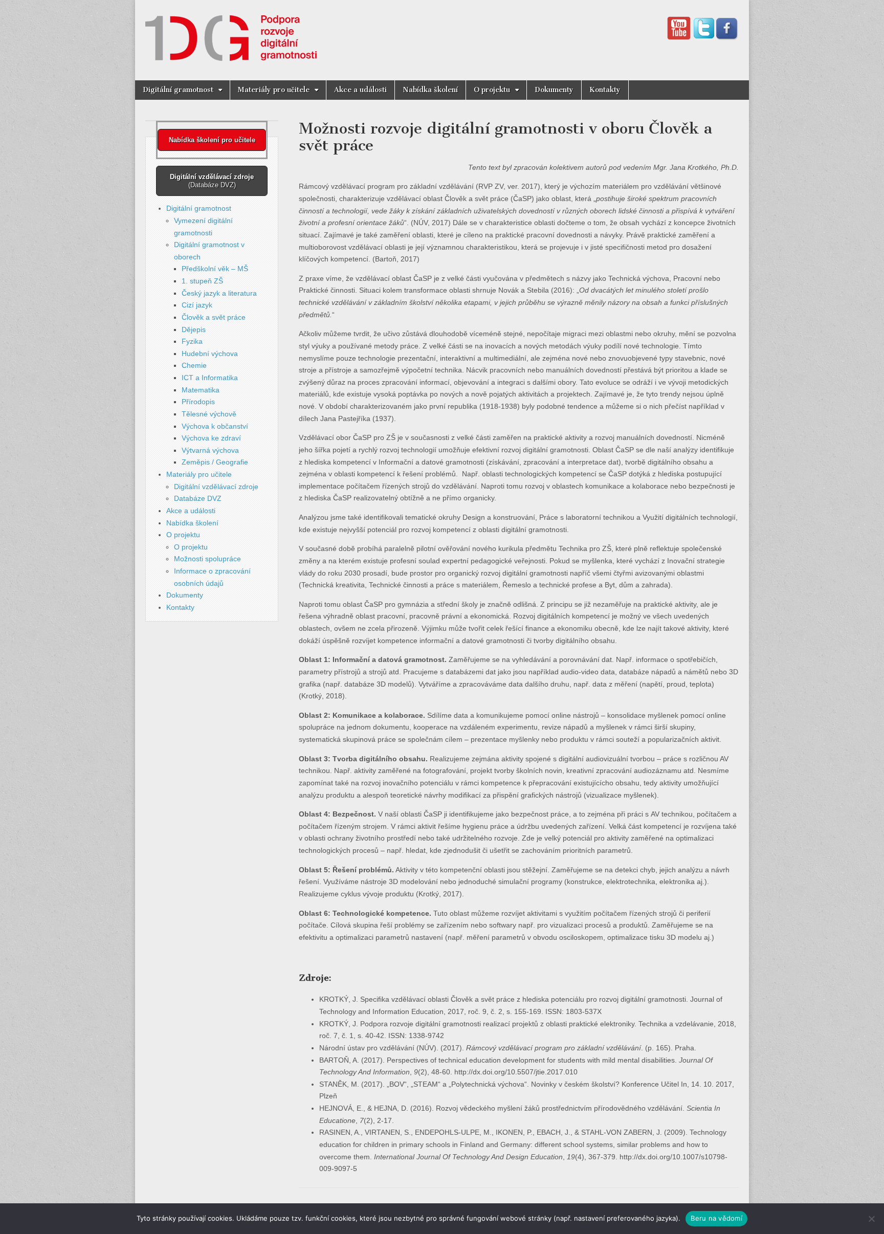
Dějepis (194, 329)
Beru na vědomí (716, 1218)
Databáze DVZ (198, 498)
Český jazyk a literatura (219, 293)
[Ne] (871, 1219)
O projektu (492, 89)
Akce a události (360, 89)
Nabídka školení (430, 89)
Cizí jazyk (197, 305)
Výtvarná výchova (210, 450)
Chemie (194, 365)
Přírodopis (198, 402)
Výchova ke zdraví (211, 438)
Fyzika (192, 341)
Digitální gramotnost (178, 89)
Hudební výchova (210, 353)
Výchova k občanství (215, 426)
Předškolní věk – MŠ (215, 269)
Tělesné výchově (209, 414)
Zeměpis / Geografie (215, 462)
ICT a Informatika (210, 377)
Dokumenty (554, 89)
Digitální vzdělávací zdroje (216, 486)
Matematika (200, 390)
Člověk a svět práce (214, 317)
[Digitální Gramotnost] (231, 32)
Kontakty (605, 89)
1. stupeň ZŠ (202, 281)
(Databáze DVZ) (212, 181)
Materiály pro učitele (274, 89)
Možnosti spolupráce (207, 559)
